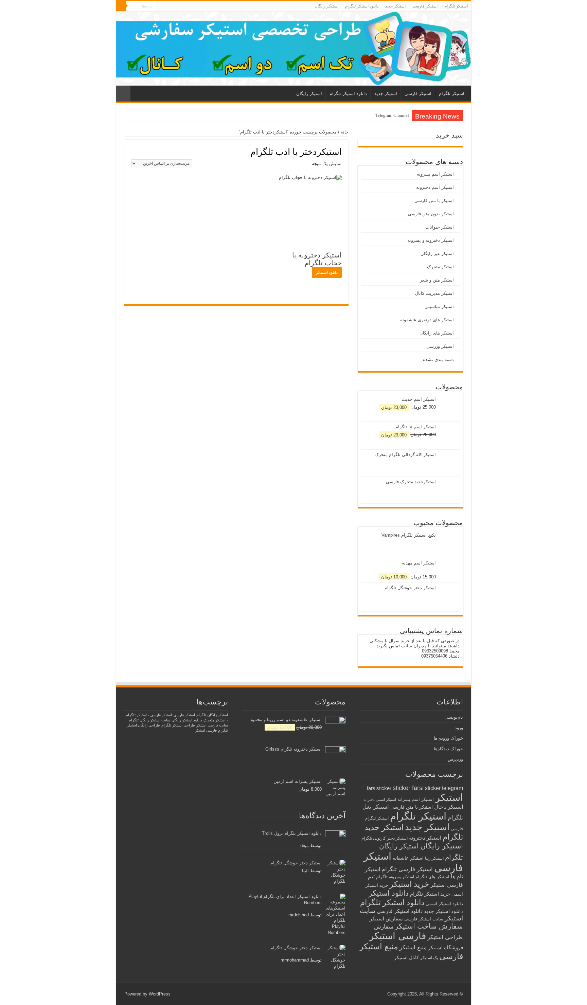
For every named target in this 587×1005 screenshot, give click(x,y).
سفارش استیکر (386, 918)
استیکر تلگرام (456, 6)
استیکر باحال (448, 807)
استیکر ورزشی (440, 346)
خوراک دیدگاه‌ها (448, 748)
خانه (345, 131)
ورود (459, 727)
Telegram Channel (392, 115)
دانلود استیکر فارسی (400, 911)
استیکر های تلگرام (432, 876)
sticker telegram (444, 788)
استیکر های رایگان (437, 333)
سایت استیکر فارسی (423, 918)
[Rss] (161, 6)
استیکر (449, 797)
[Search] (121, 6)
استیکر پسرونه (401, 877)
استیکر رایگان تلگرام (212, 715)
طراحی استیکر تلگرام (178, 725)
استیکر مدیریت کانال (434, 293)
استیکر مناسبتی (439, 306)
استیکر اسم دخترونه (435, 187)
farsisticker (379, 788)
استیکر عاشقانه (408, 858)
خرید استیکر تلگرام (430, 894)
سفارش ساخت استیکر (429, 926)
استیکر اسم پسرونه (435, 174)
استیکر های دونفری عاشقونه (427, 319)
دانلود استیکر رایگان (187, 720)
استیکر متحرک (440, 266)
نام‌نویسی (454, 717)
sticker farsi (408, 788)
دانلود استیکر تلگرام (361, 6)
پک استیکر (429, 957)
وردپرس (455, 759)
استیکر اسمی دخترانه (379, 799)
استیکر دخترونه (425, 838)
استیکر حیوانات (439, 227)
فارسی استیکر (397, 936)
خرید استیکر (409, 884)
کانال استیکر (406, 957)
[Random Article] (123, 94)
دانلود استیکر (327, 272)
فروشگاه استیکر (445, 947)
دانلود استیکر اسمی (444, 903)
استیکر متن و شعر (437, 280)
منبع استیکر (413, 947)
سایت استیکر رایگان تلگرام (149, 720)
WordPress (160, 994)
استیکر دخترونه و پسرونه (430, 240)
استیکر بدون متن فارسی (431, 213)
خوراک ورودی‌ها (448, 738)
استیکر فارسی (425, 6)
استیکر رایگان (326, 6)
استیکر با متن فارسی (434, 200)
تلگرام (382, 876)
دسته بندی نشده (438, 359)
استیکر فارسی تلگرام (407, 869)
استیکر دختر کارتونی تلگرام (384, 838)
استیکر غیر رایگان (437, 253)
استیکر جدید (395, 6)
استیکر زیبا (434, 858)
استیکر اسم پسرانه (415, 799)
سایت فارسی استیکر (212, 725)
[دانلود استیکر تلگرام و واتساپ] (293, 49)
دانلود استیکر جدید (443, 911)
